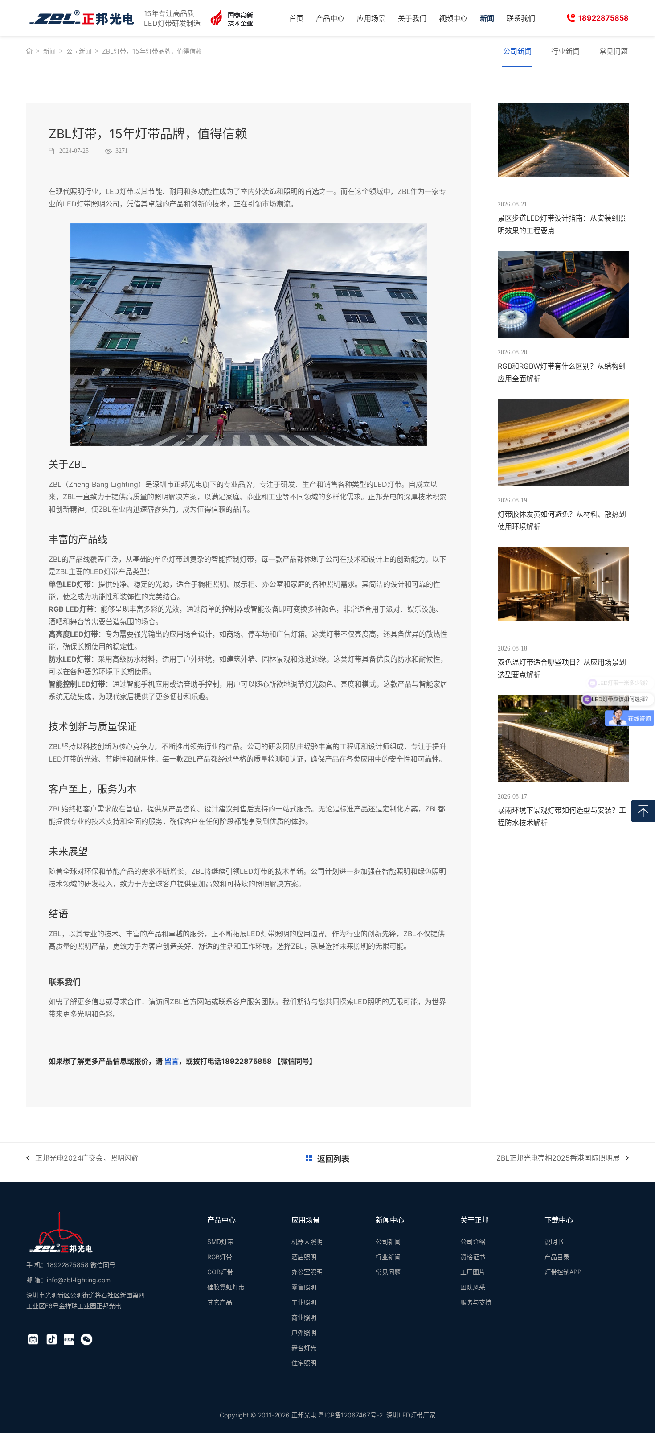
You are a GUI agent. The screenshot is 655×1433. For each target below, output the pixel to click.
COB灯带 (220, 1272)
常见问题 (613, 51)
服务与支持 (475, 1302)
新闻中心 (390, 1219)
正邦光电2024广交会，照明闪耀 (87, 1157)
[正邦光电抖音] (51, 1339)
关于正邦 (474, 1219)
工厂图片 (472, 1272)
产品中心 (330, 18)
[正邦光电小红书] (69, 1339)
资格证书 (472, 1256)
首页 (296, 18)
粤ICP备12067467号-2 (350, 1415)
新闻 (487, 18)
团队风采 (472, 1287)
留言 (171, 1061)
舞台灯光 (303, 1347)
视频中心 (453, 18)
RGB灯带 (219, 1256)
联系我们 (521, 18)
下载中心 (558, 1219)
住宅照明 (303, 1363)
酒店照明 (303, 1256)
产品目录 (556, 1256)
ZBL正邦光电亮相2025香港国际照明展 (558, 1157)
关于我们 (412, 18)
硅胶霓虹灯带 (226, 1287)
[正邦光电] (60, 1231)
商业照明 (303, 1317)
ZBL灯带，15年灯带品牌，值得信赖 (152, 51)
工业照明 (303, 1302)
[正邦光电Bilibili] (33, 1339)
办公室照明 (307, 1272)
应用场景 (371, 18)
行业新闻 (565, 51)
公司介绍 (472, 1241)
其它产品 (219, 1302)
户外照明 (303, 1332)
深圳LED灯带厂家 (410, 1415)
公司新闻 (78, 51)
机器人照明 (307, 1241)
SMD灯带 (220, 1241)
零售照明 (303, 1287)
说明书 (553, 1241)
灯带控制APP (562, 1272)
